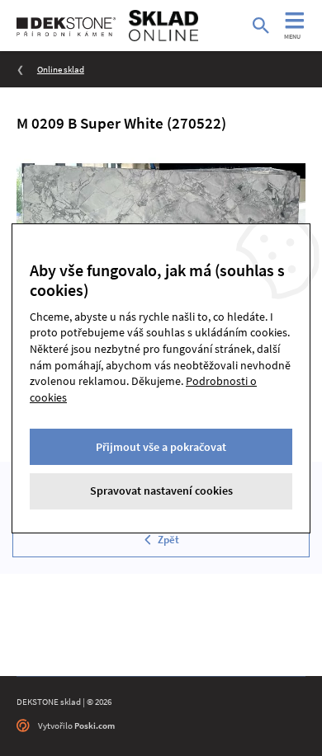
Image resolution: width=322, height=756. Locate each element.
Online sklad (60, 69)
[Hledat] (261, 25)
